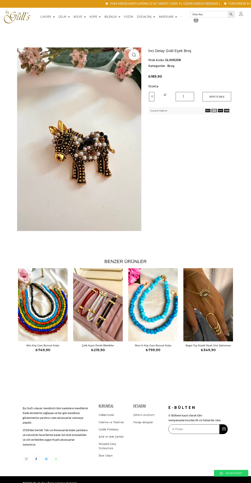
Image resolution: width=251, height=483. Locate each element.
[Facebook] (36, 458)
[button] (133, 54)
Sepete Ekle (217, 96)
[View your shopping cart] (196, 23)
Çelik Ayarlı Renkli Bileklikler (98, 345)
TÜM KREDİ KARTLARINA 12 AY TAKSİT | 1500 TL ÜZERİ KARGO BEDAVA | (150, 3)
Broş (170, 66)
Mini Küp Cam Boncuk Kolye (42, 345)
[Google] (46, 458)
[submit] (223, 429)
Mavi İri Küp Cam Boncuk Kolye (153, 345)
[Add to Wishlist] (151, 96)
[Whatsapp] (56, 458)
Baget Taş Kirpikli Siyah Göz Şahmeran (208, 345)
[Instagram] (26, 458)
